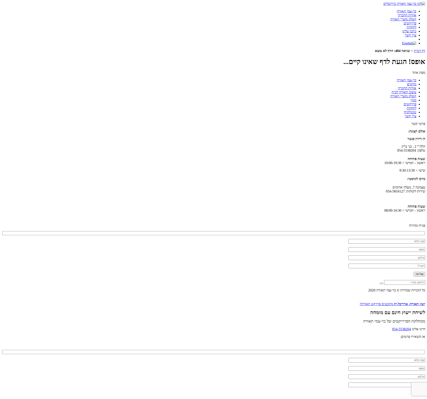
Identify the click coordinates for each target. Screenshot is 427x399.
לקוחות (411, 27)
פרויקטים (410, 23)
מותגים (411, 84)
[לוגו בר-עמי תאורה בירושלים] (404, 4)
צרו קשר (410, 35)
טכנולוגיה (410, 112)
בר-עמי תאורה (406, 11)
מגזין (413, 100)
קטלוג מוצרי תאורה (403, 19)
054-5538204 (401, 329)
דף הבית (419, 51)
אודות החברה (407, 15)
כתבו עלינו (409, 31)
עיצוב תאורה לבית (404, 92)
